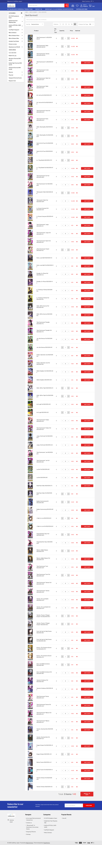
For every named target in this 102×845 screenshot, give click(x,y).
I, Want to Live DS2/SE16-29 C (44, 518)
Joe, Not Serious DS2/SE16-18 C (44, 347)
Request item (12, 80)
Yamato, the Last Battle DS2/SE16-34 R (42, 599)
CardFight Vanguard (14, 29)
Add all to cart (87, 794)
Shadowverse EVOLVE (14, 47)
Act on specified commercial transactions (19, 9)
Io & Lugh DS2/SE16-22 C (43, 412)
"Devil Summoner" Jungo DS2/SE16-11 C (43, 225)
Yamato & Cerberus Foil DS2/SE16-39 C (42, 680)
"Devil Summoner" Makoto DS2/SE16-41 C (43, 721)
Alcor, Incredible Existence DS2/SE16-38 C (43, 664)
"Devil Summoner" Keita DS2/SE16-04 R (42, 119)
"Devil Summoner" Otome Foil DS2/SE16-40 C (44, 705)
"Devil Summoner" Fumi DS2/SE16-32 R (42, 566)
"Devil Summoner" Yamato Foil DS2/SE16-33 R (44, 583)
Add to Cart (87, 62)
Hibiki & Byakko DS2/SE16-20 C (44, 379)
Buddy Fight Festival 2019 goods (15, 63)
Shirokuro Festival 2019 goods (15, 59)
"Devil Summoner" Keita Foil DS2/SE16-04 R (43, 111)
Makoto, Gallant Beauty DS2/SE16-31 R (42, 550)
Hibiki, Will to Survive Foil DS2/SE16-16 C (43, 306)
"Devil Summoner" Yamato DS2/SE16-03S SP (43, 54)
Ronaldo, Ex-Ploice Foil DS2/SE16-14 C (42, 274)
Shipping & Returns (81, 9)
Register (85, 6)
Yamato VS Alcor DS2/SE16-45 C (44, 786)
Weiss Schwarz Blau (14, 38)
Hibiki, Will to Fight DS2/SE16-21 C (45, 388)
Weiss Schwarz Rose (14, 35)
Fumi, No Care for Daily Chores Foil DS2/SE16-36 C (44, 640)
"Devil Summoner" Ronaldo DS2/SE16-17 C (43, 322)
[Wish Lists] (77, 6)
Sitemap (28, 834)
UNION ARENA (12, 49)
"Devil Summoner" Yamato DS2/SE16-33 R (43, 591)
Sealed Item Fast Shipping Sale (13, 21)
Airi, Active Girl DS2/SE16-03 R (44, 95)
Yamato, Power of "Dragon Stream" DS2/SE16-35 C (43, 623)
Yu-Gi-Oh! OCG (12, 52)
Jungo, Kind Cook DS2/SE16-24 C (45, 445)
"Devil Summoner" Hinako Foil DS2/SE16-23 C (44, 428)
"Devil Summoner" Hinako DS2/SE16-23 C (43, 420)
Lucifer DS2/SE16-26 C (42, 477)
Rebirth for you (12, 55)
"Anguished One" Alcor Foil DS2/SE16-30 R (43, 534)
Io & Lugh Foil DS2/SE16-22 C (44, 404)
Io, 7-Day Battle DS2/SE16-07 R (44, 160)
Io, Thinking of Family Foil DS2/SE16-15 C (43, 298)
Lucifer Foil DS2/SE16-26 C (43, 469)
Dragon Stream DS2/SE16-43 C (44, 754)
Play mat (11, 75)
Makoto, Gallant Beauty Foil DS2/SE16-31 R (43, 558)
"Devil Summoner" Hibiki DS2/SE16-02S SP (42, 46)
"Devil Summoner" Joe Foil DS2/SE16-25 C (43, 461)
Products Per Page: (83, 24)
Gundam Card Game (14, 41)
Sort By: (28, 24)
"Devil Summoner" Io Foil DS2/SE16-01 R (42, 70)
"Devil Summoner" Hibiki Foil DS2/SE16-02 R (43, 78)
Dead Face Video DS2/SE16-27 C (44, 485)
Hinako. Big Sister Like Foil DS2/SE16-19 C (43, 363)
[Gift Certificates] (73, 6)
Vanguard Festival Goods (15, 78)
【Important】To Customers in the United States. (59, 9)
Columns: (56, 24)
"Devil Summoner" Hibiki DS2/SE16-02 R (42, 86)
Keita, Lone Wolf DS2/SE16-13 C (44, 257)
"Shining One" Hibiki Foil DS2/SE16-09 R (42, 200)
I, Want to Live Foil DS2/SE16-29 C (45, 526)
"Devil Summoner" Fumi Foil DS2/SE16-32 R (43, 575)
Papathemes (46, 842)
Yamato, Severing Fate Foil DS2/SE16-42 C (43, 737)
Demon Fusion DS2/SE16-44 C (44, 762)
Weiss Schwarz (12, 32)
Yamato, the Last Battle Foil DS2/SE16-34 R (43, 607)
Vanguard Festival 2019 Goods (15, 68)
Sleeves (11, 72)
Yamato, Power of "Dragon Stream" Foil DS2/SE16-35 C (43, 615)
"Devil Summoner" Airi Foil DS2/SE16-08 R (43, 176)
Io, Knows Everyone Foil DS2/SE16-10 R (42, 208)
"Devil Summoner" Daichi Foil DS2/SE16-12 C (44, 241)
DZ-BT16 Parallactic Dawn (14, 16)
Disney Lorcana (13, 44)
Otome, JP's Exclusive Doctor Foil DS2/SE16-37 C (44, 648)
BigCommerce (29, 842)
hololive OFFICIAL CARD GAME (15, 26)
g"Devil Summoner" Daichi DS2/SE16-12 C (43, 249)
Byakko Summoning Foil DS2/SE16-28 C (42, 501)
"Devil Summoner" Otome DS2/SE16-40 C (43, 697)
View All (64, 818)
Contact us (38, 9)
